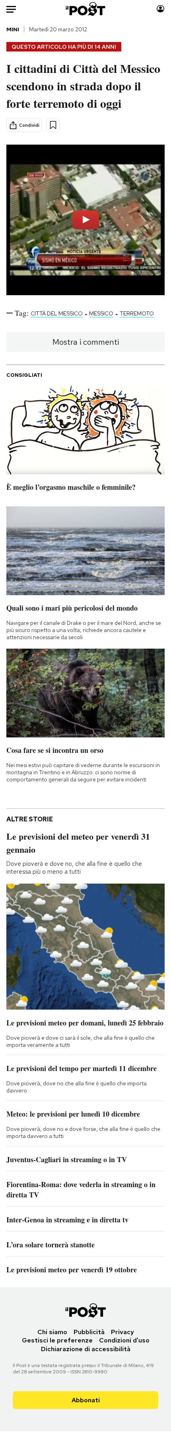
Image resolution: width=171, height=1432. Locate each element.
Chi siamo (52, 1332)
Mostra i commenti (85, 342)
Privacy (122, 1332)
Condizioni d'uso (124, 1340)
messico (101, 313)
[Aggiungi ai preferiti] (53, 125)
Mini (12, 29)
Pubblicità (89, 1332)
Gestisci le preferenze (57, 1340)
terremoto (137, 313)
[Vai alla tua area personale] (160, 9)
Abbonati (86, 1400)
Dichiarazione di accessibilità (85, 1349)
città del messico (57, 313)
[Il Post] (86, 9)
